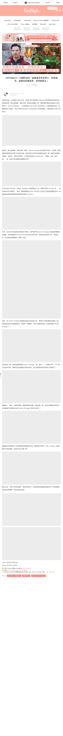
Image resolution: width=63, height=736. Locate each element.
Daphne (13, 93)
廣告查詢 (48, 2)
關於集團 (5, 2)
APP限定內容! (17, 20)
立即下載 (51, 572)
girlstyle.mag (27, 568)
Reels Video (52, 24)
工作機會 (58, 2)
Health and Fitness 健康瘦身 (41, 20)
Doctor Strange (38, 576)
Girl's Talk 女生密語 (12, 24)
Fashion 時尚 (27, 20)
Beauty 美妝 (7, 20)
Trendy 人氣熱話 (25, 24)
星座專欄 (34, 24)
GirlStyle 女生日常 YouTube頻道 (17, 570)
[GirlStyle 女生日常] (31, 11)
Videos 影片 (43, 24)
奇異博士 (26, 576)
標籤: (4, 576)
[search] (60, 8)
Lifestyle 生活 (55, 20)
